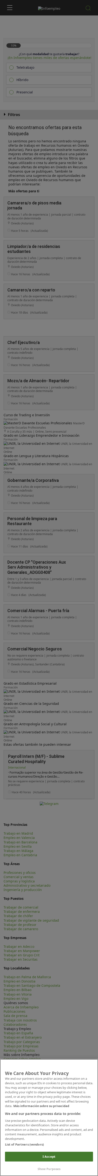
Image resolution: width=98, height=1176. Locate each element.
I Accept (49, 1156)
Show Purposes (49, 1169)
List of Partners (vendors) (24, 1144)
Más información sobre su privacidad (41, 1106)
